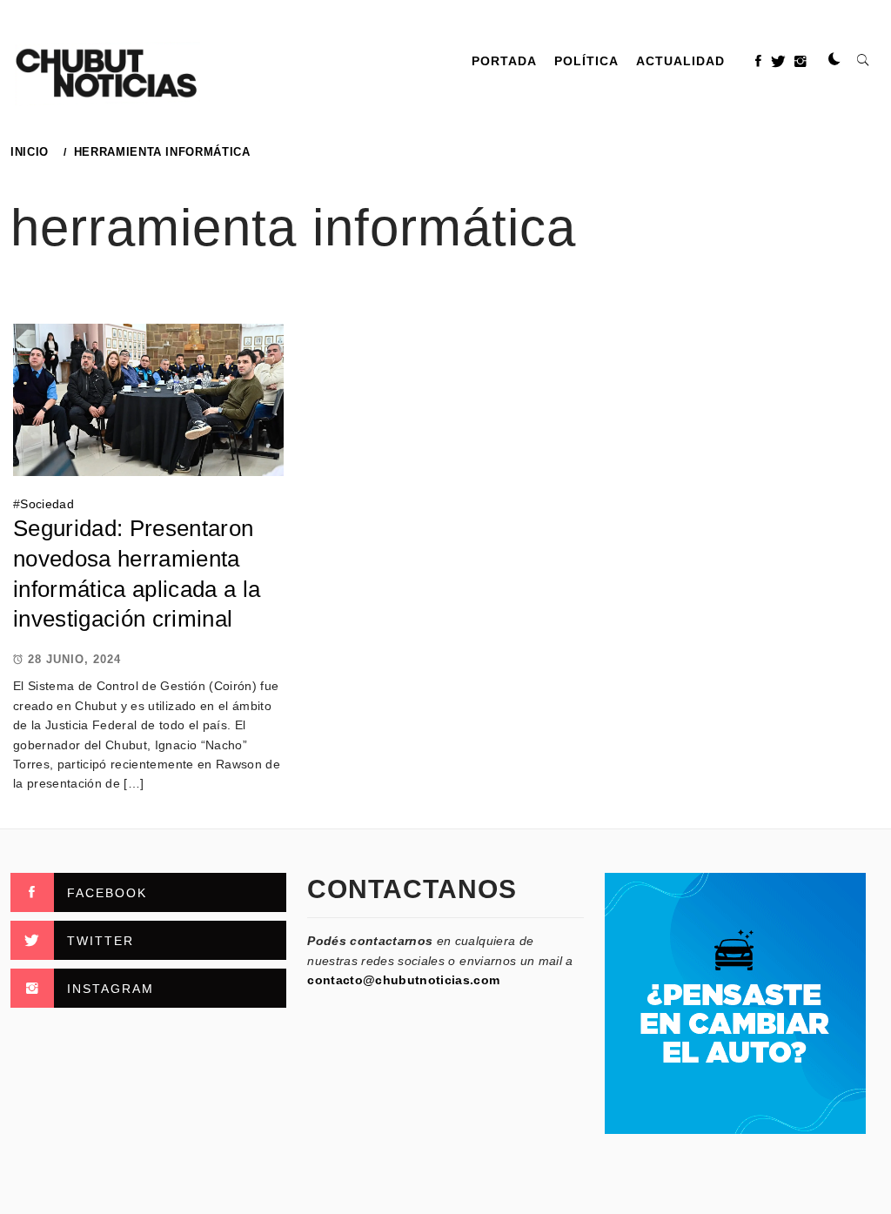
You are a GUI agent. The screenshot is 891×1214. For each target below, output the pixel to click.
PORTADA (504, 61)
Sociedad (47, 504)
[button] (834, 60)
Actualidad (680, 61)
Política (586, 61)
